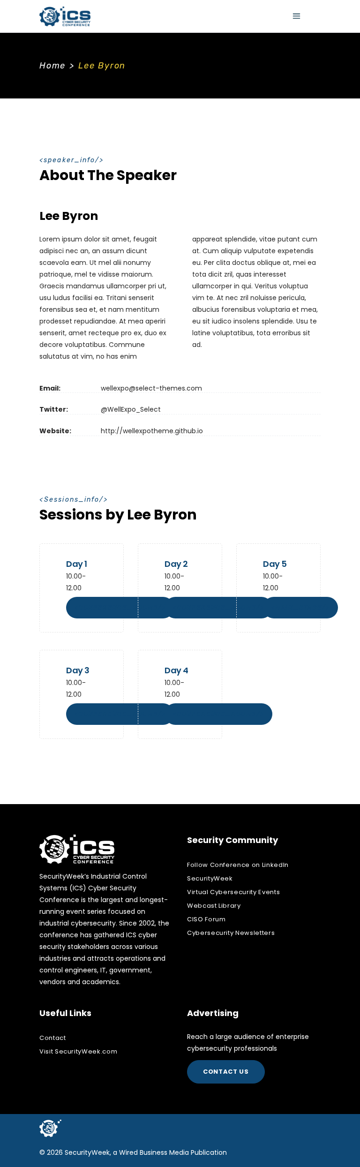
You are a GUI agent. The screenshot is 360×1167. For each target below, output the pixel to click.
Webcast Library (214, 905)
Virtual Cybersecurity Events (233, 892)
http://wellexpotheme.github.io (152, 431)
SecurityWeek (210, 878)
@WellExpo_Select (131, 409)
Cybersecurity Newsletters (231, 932)
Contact (52, 1037)
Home (52, 65)
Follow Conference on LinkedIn (238, 864)
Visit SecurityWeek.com (78, 1051)
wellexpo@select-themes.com (151, 388)
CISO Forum (206, 919)
